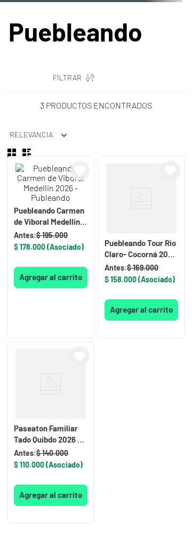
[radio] (11, 153)
